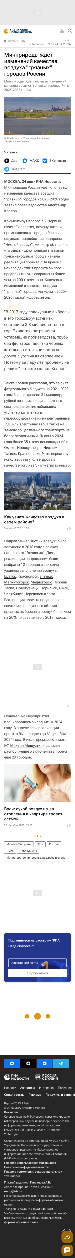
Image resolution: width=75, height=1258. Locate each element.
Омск (10, 851)
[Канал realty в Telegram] (61, 1063)
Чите (46, 453)
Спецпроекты (14, 1095)
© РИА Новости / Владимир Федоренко (27, 138)
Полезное (65, 1088)
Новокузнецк (28, 851)
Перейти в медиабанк (17, 141)
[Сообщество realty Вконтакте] (44, 1063)
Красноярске (29, 453)
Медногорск (41, 582)
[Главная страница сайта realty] (25, 31)
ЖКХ (40, 844)
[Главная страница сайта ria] (4, 31)
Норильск (48, 588)
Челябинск (13, 594)
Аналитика (27, 1088)
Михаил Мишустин (26, 745)
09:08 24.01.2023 (15, 41)
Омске (9, 447)
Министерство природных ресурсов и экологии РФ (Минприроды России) (39, 857)
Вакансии (11, 1112)
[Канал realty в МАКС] (12, 1063)
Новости (10, 1088)
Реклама (35, 1095)
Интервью (46, 1088)
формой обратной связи (21, 1222)
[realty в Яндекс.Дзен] (28, 1063)
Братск (10, 576)
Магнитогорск (16, 582)
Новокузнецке (29, 447)
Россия (54, 844)
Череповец (34, 594)
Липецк (46, 576)
